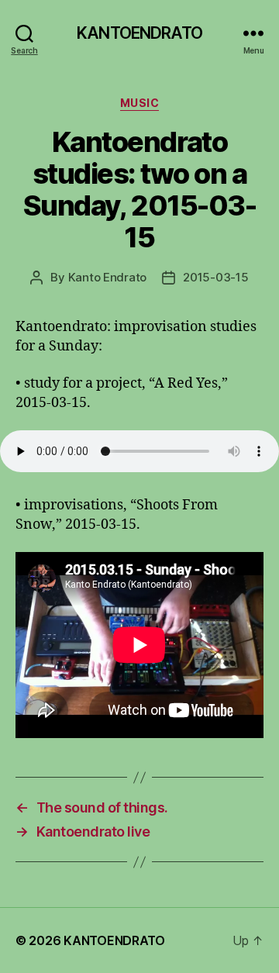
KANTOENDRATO (139, 33)
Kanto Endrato (107, 277)
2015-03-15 (215, 277)
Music (140, 102)
